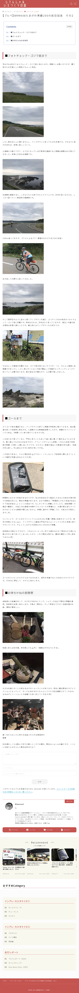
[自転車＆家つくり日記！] (15, 3)
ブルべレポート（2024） (16, 959)
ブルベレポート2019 (32, 11)
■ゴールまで (16, 36)
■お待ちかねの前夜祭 (19, 40)
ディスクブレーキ (13, 907)
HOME (5, 981)
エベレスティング (13, 963)
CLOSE (69, 26)
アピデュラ (11, 933)
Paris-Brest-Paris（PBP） (17, 967)
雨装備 (9, 941)
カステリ (10, 916)
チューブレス (11, 911)
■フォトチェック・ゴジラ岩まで (24, 32)
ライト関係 (11, 937)
